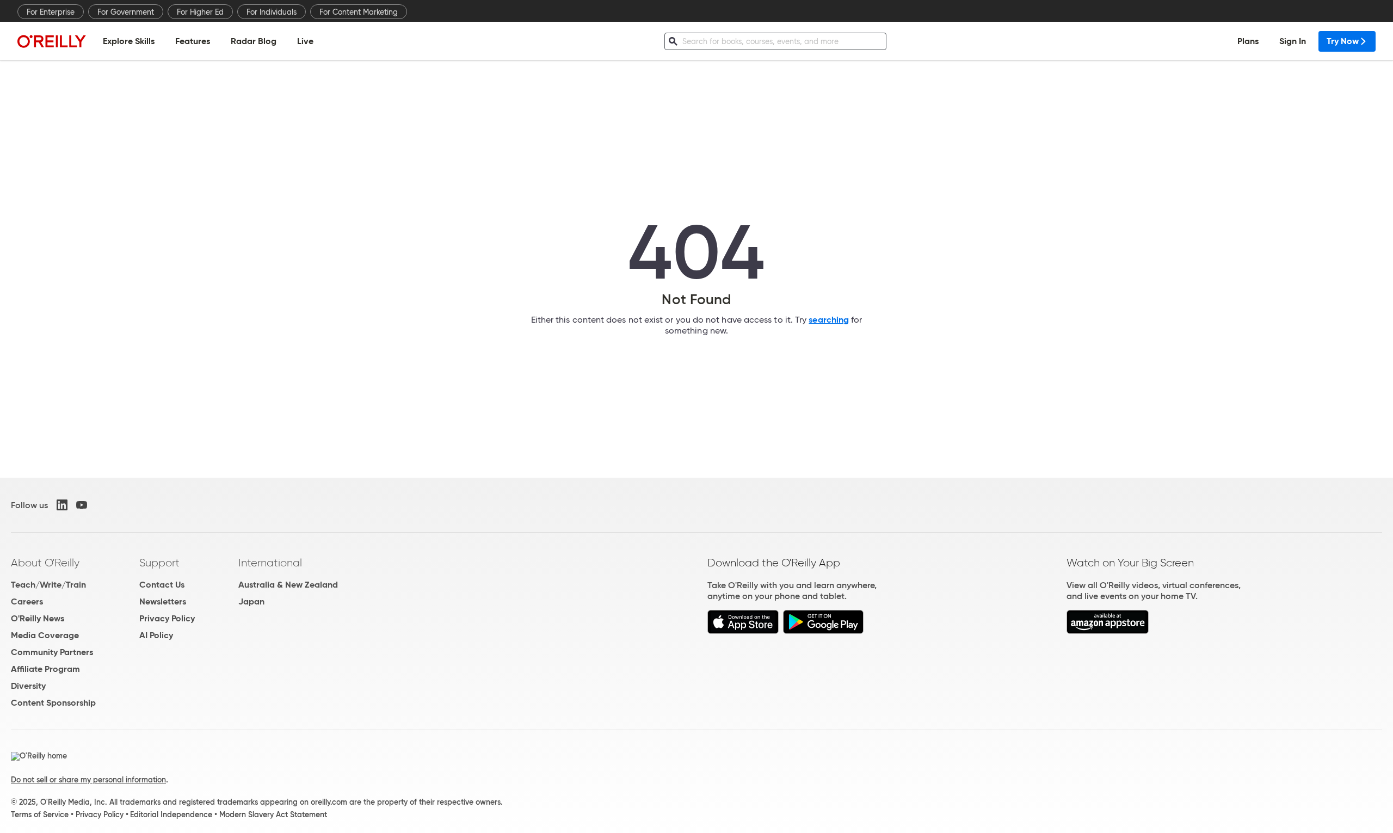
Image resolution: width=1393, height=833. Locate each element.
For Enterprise (51, 12)
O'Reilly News (37, 618)
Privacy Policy (167, 618)
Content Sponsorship (53, 702)
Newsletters (162, 601)
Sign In (1292, 41)
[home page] (51, 41)
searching (829, 319)
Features (192, 41)
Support (159, 562)
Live (305, 41)
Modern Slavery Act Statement (273, 814)
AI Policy (156, 635)
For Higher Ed (200, 12)
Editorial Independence (171, 814)
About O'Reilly (45, 562)
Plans (1248, 41)
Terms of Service (40, 814)
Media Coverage (45, 635)
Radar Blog (253, 41)
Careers (27, 601)
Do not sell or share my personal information (88, 780)
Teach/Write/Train (48, 584)
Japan (251, 601)
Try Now (1343, 41)
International (270, 562)
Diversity (28, 686)
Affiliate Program (45, 669)
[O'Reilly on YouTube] (81, 504)
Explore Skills (129, 41)
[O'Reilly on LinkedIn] (62, 504)
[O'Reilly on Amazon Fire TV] (1108, 631)
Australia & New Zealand (288, 584)
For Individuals (271, 12)
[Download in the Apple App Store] (743, 631)
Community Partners (52, 652)
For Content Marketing (358, 12)
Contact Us (161, 584)
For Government (125, 12)
